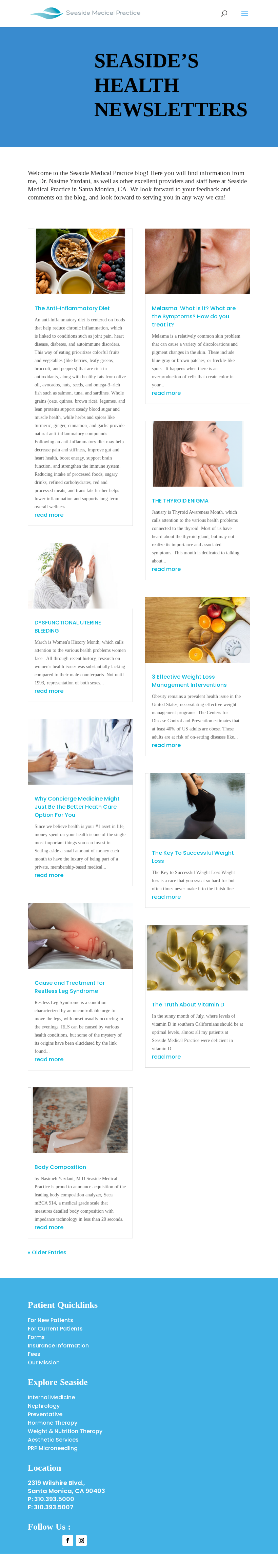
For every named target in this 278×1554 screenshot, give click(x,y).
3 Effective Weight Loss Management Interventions (189, 681)
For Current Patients (55, 1329)
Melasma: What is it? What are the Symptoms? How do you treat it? (194, 316)
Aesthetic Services (53, 1440)
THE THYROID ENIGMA (180, 501)
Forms (36, 1337)
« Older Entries (47, 1252)
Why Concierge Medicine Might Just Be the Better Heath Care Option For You (77, 807)
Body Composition (60, 1167)
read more (49, 515)
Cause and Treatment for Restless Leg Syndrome (70, 987)
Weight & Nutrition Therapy (65, 1431)
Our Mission (44, 1362)
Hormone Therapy (52, 1423)
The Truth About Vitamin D (188, 1004)
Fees (34, 1354)
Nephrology (44, 1406)
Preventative (45, 1414)
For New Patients (50, 1320)
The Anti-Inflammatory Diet (72, 308)
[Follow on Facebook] (67, 1540)
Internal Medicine (51, 1397)
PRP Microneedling (53, 1448)
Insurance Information (58, 1345)
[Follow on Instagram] (81, 1540)
